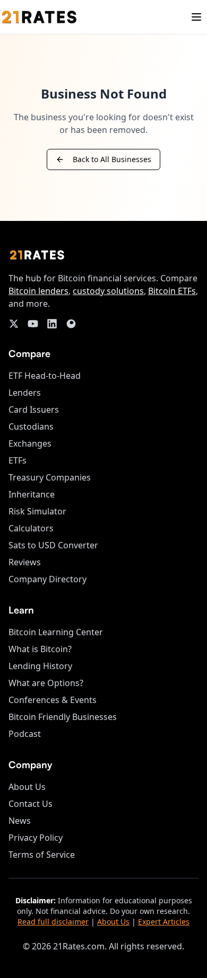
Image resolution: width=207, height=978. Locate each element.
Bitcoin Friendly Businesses (62, 717)
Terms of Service (41, 854)
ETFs (17, 460)
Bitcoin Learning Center (55, 632)
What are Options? (45, 683)
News (19, 820)
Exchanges (29, 443)
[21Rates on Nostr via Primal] (71, 323)
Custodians (31, 426)
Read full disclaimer (53, 922)
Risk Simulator (37, 511)
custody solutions (108, 291)
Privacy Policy (35, 837)
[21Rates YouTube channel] (33, 323)
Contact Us (30, 804)
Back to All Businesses (112, 159)
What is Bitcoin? (40, 649)
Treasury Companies (49, 477)
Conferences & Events (52, 700)
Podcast (24, 734)
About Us (27, 787)
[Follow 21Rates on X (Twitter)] (13, 323)
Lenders (24, 392)
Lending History (40, 666)
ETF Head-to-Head (44, 375)
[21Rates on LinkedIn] (52, 323)
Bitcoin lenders (38, 291)
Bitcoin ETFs (172, 291)
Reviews (24, 562)
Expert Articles (163, 922)
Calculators (31, 528)
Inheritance (31, 494)
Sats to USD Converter (53, 545)
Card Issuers (33, 409)
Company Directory (47, 579)
